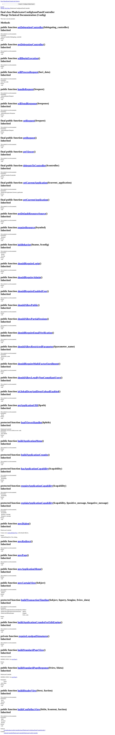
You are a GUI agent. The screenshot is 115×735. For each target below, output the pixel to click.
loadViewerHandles (31, 422)
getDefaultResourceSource (32, 213)
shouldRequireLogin (29, 263)
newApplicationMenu (29, 568)
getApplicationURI (28, 405)
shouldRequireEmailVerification (35, 332)
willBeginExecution (28, 58)
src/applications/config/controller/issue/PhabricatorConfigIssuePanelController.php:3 (24, 730)
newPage (22, 555)
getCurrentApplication (35, 199)
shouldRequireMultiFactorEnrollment (38, 363)
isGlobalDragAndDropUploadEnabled (38, 391)
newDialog (23, 523)
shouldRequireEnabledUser (32, 291)
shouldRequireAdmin (29, 277)
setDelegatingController (30, 27)
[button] (3, 1)
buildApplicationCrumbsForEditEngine (39, 622)
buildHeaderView (27, 690)
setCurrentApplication (35, 182)
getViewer (28, 151)
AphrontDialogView (12, 533)
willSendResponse (27, 103)
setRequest (29, 120)
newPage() (14, 659)
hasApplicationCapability (35, 468)
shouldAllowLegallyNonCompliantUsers (39, 377)
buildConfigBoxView (29, 709)
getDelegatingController (30, 44)
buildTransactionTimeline (35, 600)
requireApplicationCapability (37, 485)
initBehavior (24, 244)
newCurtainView (27, 582)
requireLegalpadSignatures (33, 636)
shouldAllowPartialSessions (32, 318)
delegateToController (34, 165)
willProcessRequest (28, 72)
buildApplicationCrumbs (34, 454)
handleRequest (25, 89)
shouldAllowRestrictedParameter (35, 346)
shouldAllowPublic (28, 305)
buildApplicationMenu (30, 440)
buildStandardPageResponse (33, 667)
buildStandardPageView (31, 650)
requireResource (26, 227)
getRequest (29, 137)
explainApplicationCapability (37, 502)
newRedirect (24, 541)
